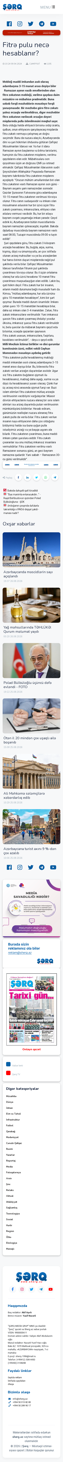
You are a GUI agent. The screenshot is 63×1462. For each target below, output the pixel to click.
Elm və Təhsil (13, 1113)
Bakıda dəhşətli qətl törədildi (23, 490)
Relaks (10, 1190)
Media (9, 1166)
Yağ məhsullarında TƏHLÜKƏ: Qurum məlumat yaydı (27, 629)
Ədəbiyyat (11, 1202)
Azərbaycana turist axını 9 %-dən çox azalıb (30, 850)
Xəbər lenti (17, 1065)
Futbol (9, 1125)
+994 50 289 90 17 (22, 1405)
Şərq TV (16, 1074)
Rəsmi (9, 1149)
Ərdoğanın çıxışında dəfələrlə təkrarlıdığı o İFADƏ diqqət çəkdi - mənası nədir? (21, 509)
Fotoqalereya (13, 1172)
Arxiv (9, 1178)
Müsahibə (11, 1096)
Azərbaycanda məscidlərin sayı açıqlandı (28, 574)
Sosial (9, 1219)
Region (10, 1231)
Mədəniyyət (12, 1137)
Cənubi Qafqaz (14, 1143)
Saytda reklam (15, 1377)
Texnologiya (13, 1213)
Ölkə (8, 1237)
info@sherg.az (20, 1399)
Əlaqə (11, 1384)
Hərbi (9, 1225)
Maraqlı (10, 1249)
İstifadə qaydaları (16, 1380)
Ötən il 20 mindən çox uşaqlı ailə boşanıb (30, 740)
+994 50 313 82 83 (22, 1402)
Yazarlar (10, 1155)
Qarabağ (10, 1131)
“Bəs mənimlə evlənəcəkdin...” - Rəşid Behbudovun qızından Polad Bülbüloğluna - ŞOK (22, 498)
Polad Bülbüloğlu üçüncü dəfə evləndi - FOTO (28, 684)
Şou (8, 1184)
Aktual (9, 1196)
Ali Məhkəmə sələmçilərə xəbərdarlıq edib (24, 795)
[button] (47, 7)
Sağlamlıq (11, 1207)
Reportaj (10, 1160)
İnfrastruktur (13, 1119)
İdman (9, 1108)
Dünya (9, 1102)
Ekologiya (11, 1243)
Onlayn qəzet (31, 1049)
